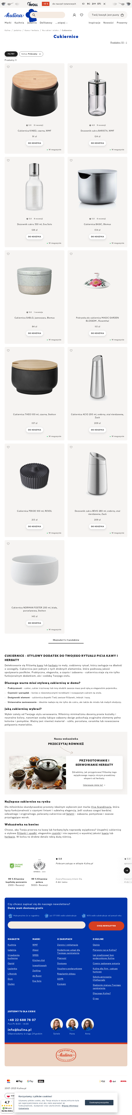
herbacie (10, 837)
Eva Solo (36, 981)
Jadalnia (12, 950)
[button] (66, 54)
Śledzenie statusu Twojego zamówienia (107, 986)
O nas (96, 999)
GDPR (60, 979)
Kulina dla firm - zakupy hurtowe (105, 970)
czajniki (56, 833)
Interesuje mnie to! (93, 785)
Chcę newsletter (106, 926)
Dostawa (62, 963)
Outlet (11, 984)
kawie (105, 833)
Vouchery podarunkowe (69, 969)
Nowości (108, 23)
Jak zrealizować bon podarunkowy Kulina (103, 956)
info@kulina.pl (20, 1029)
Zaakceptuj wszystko (99, 1102)
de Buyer (37, 976)
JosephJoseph (39, 966)
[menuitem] (8, 23)
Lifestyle (12, 974)
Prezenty (122, 23)
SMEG (35, 955)
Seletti (70, 814)
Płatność (61, 958)
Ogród (11, 963)
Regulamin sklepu (66, 974)
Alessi (35, 950)
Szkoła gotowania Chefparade (102, 978)
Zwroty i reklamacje (67, 945)
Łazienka (12, 969)
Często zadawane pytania (106, 963)
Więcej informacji (70, 1106)
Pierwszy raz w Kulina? (105, 950)
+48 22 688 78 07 (22, 1020)
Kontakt (61, 984)
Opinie (96, 945)
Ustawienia (24, 1108)
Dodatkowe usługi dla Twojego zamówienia (68, 951)
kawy (40, 665)
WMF (35, 945)
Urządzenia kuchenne (14, 956)
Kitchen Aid (38, 960)
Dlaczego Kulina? (102, 993)
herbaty (53, 665)
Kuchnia (12, 945)
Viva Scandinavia (101, 807)
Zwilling (36, 971)
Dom (10, 979)
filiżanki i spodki (27, 833)
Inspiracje (94, 23)
